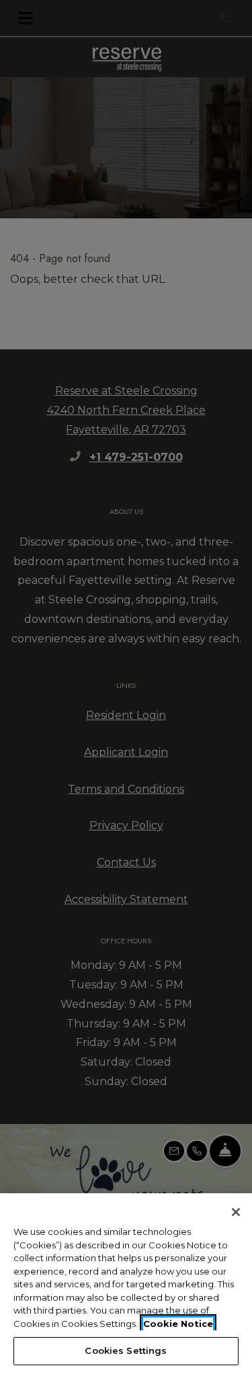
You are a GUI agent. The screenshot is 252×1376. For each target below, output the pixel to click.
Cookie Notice (178, 1323)
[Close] (236, 1212)
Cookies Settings (126, 1350)
